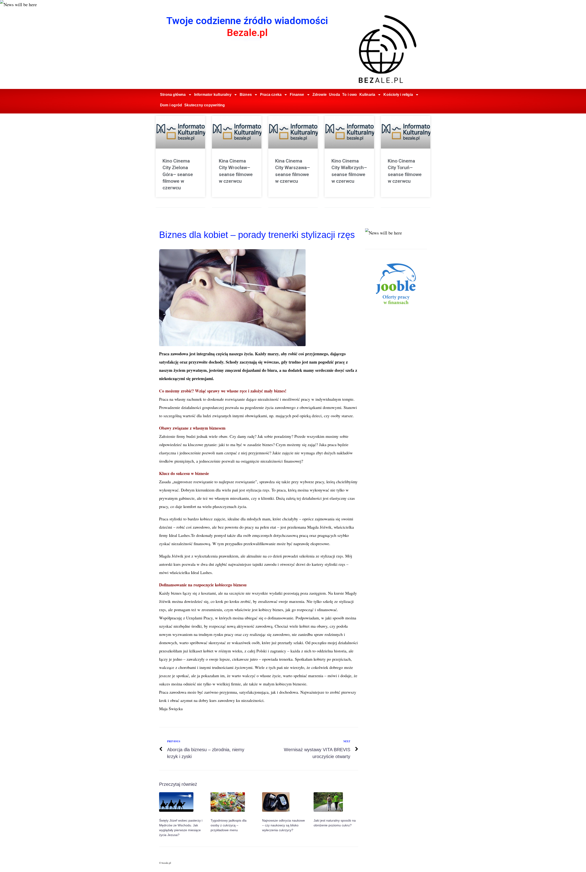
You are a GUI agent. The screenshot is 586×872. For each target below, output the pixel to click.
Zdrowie (319, 95)
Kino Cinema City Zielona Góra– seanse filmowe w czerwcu (178, 174)
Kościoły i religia (398, 95)
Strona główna (173, 95)
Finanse (297, 95)
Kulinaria (367, 95)
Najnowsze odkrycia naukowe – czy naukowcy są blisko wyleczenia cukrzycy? (283, 825)
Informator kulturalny (212, 95)
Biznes (246, 95)
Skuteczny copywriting (204, 105)
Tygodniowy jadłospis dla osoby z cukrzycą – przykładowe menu (229, 825)
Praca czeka (271, 95)
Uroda (334, 95)
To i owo (349, 95)
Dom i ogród (171, 105)
